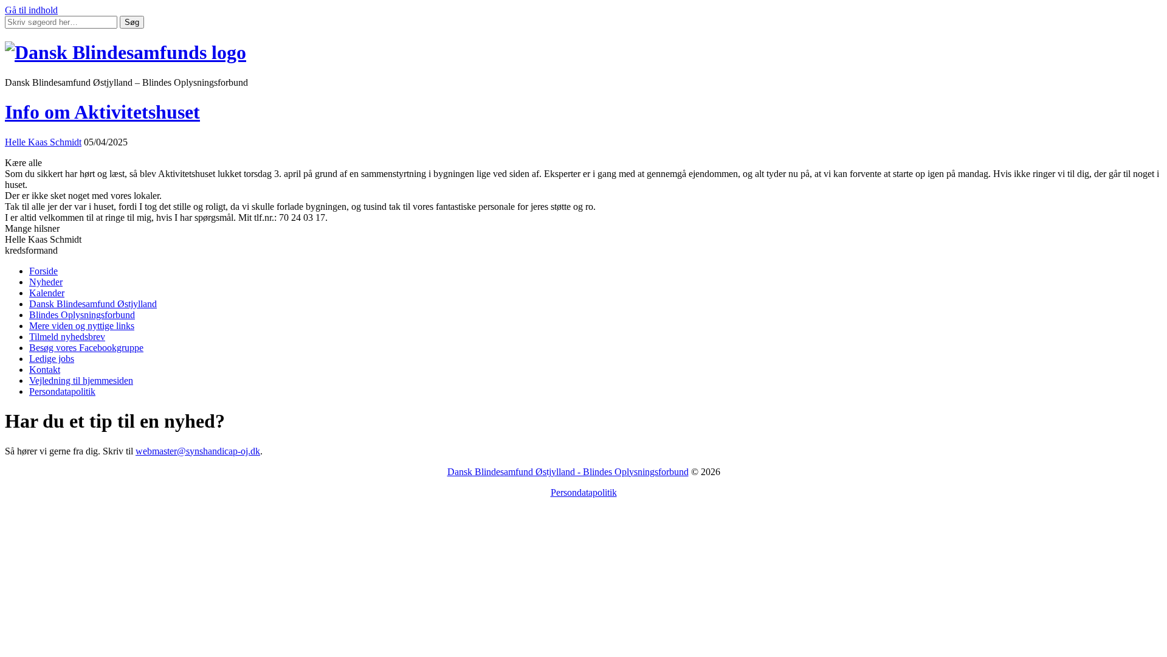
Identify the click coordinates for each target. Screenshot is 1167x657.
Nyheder (46, 282)
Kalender (46, 293)
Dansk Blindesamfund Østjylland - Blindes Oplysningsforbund (568, 472)
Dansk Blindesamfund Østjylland (93, 304)
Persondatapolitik (62, 391)
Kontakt (44, 369)
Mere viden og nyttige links (81, 326)
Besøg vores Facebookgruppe (86, 347)
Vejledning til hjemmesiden (81, 380)
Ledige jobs (51, 358)
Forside (43, 271)
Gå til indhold (31, 10)
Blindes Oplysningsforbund (82, 315)
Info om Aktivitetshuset (102, 112)
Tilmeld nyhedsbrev (67, 337)
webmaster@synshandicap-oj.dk (198, 451)
